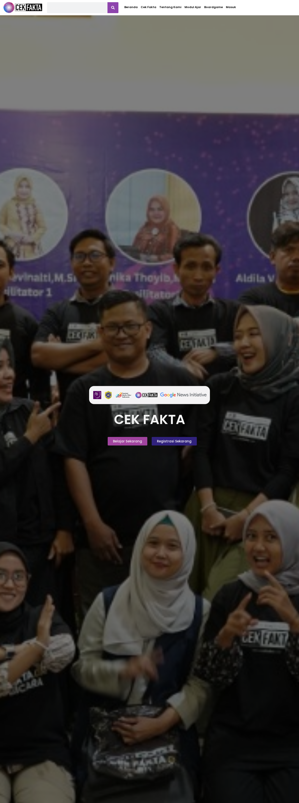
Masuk (231, 7)
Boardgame (213, 7)
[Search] (112, 7)
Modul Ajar (193, 7)
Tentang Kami (170, 7)
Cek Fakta (148, 7)
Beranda (131, 7)
